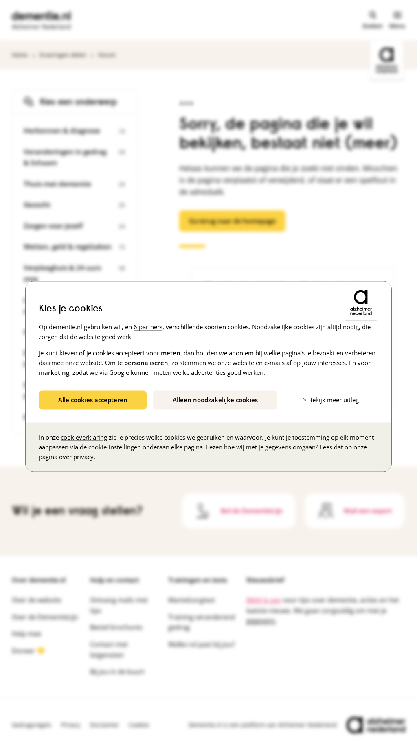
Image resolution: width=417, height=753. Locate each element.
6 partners (148, 327)
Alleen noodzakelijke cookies (215, 400)
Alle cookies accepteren (92, 400)
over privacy (76, 457)
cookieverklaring (84, 437)
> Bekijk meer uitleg (331, 400)
